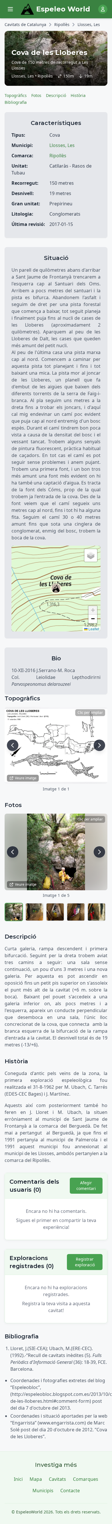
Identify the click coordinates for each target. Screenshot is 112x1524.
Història (78, 95)
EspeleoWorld (29, 1512)
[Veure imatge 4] (76, 912)
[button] (56, 588)
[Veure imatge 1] (14, 912)
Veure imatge (25, 778)
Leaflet (93, 628)
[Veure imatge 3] (55, 912)
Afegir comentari (86, 1185)
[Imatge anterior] (12, 745)
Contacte (70, 1490)
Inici (18, 1479)
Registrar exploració (85, 1261)
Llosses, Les (89, 24)
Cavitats (57, 1479)
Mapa (36, 1479)
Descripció (56, 95)
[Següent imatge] (99, 745)
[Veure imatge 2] (34, 912)
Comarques (85, 1479)
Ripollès (61, 24)
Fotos (36, 95)
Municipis (42, 1490)
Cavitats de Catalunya (25, 24)
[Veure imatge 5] (96, 912)
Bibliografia (16, 102)
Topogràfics (16, 95)
